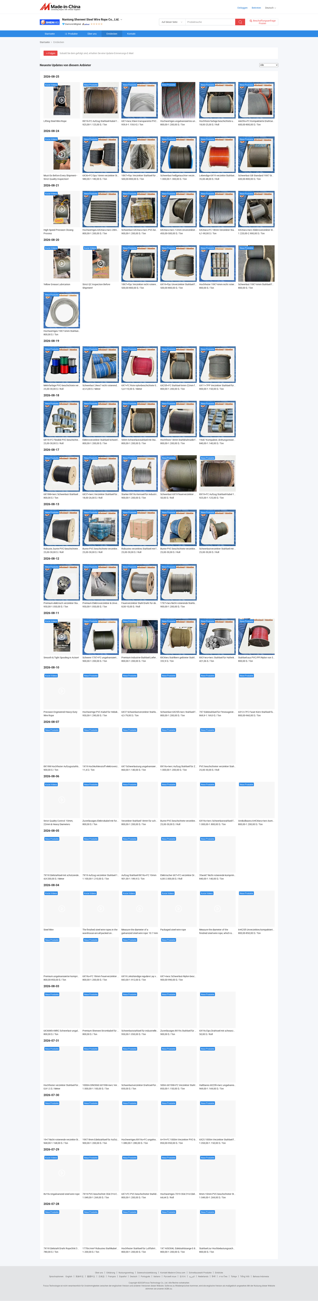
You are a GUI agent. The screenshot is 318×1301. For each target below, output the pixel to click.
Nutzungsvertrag (126, 1272)
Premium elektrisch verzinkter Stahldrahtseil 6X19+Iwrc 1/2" (74, 603)
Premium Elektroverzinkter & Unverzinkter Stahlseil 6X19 (111, 603)
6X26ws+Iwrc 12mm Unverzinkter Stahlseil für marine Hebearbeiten (195, 229)
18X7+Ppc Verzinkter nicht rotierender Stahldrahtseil (148, 284)
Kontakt (131, 33)
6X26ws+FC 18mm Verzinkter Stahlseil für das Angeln (226, 229)
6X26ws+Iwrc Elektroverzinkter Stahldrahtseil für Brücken (267, 229)
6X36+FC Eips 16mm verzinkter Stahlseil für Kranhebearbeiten (114, 175)
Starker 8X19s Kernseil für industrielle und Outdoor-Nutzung (152, 494)
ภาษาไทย (223, 1276)
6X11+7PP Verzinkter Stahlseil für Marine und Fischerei (227, 385)
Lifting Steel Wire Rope (55, 121)
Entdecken (111, 33)
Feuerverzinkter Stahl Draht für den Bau (141, 603)
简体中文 (80, 1276)
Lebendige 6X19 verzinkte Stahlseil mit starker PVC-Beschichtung (232, 175)
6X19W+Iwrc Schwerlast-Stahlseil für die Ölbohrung (70, 494)
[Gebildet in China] (61, 6)
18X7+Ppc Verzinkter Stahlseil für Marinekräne (145, 175)
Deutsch (133, 1276)
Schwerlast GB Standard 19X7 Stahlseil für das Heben (265, 175)
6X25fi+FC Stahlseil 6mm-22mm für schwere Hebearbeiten (190, 385)
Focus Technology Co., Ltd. (156, 1282)
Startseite (50, 33)
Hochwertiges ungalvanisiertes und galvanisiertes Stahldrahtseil (193, 121)
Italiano (157, 1276)
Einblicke (219, 1272)
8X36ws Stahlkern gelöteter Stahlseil (179, 657)
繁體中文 (91, 1276)
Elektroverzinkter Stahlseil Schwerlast (101, 439)
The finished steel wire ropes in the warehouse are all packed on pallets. (99, 933)
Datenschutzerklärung (147, 1272)
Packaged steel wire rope (173, 929)
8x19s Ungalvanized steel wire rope (62, 1193)
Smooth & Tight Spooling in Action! (61, 657)
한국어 (183, 1276)
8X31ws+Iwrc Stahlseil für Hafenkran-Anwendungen (226, 657)
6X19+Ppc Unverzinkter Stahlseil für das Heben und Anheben (191, 284)
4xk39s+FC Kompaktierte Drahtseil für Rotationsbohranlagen (269, 121)
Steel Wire (48, 929)
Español (123, 1276)
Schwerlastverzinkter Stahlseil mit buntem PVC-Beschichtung (230, 548)
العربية (192, 1276)
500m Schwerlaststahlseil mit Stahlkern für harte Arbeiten (150, 439)
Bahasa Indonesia (261, 1276)
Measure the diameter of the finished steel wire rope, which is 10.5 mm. (215, 933)
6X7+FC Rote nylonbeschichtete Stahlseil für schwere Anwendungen (156, 385)
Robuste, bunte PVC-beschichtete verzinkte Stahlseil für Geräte (76, 548)
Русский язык (170, 1276)
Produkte (73, 33)
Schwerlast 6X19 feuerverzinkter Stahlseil (181, 494)
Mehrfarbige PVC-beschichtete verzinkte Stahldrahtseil (71, 385)
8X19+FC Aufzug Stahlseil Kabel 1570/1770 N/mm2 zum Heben (115, 121)
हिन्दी (213, 1276)
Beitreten (256, 7)
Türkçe (234, 1276)
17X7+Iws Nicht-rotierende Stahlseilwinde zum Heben (187, 603)
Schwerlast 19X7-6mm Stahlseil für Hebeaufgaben (264, 284)
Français (112, 1276)
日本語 (102, 1276)
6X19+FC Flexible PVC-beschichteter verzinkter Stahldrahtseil (75, 439)
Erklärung (110, 1272)
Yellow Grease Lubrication (57, 284)
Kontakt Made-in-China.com (172, 1272)
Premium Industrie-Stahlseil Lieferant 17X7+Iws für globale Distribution (157, 657)
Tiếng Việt (244, 1276)
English (69, 1276)
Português (145, 1276)
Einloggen (243, 7)
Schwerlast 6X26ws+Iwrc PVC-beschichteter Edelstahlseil (150, 229)
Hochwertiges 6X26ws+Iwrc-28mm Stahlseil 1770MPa (110, 229)
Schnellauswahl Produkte (200, 1272)
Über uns (92, 33)
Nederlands (203, 1276)
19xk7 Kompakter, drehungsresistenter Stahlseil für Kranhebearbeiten (234, 439)
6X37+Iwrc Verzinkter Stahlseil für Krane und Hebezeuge (111, 494)
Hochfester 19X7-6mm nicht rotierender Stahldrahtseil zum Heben (233, 284)
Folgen (51, 53)
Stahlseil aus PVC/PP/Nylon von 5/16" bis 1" (260, 657)
